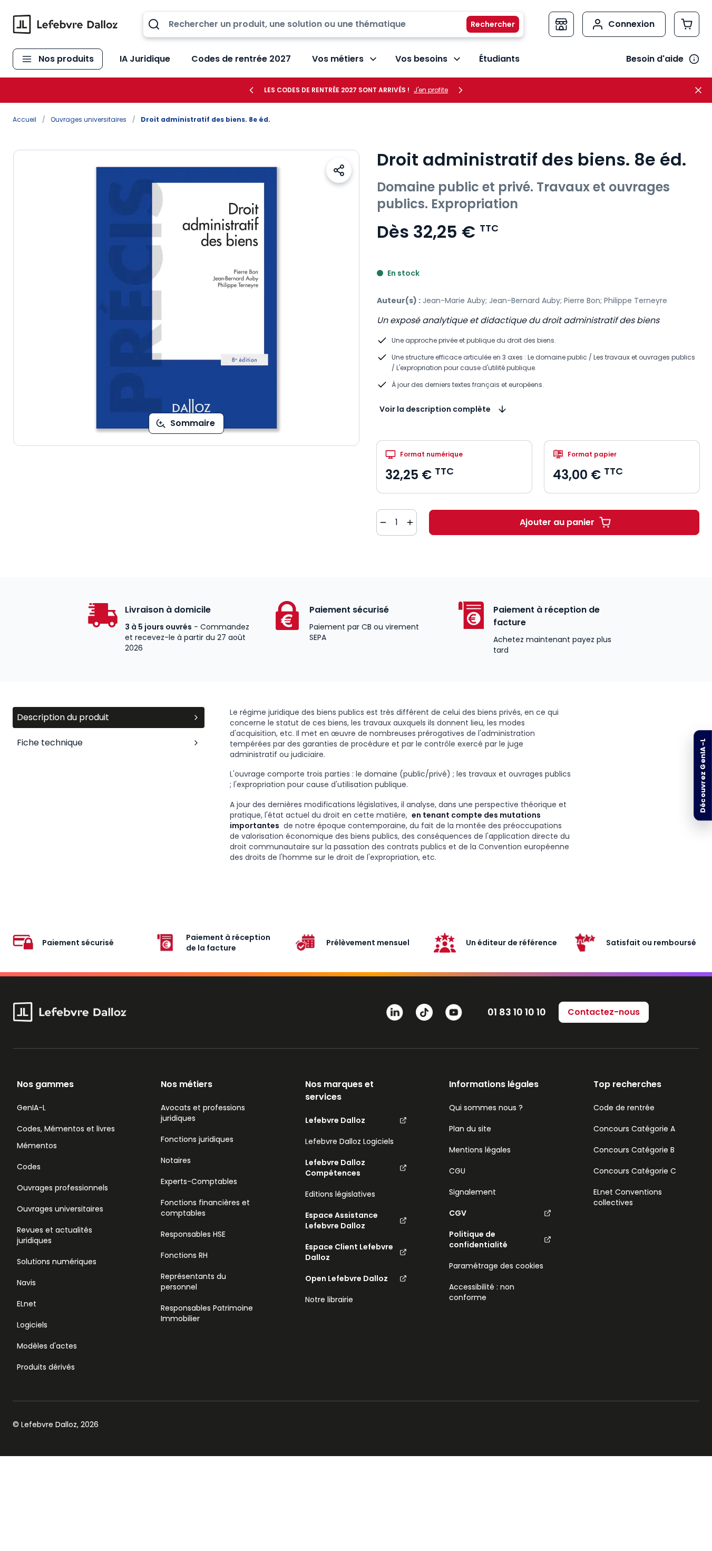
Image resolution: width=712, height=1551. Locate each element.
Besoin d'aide (655, 59)
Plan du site (470, 1128)
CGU (457, 1171)
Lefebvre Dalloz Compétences (335, 1167)
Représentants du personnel (193, 1281)
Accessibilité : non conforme (481, 1292)
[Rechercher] (486, 24)
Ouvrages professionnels (62, 1187)
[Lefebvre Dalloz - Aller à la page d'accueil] (65, 24)
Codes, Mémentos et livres (66, 1128)
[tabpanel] (464, 784)
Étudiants (499, 59)
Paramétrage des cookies (496, 1266)
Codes (29, 1166)
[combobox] (333, 24)
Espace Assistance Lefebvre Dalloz (341, 1220)
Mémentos (37, 1145)
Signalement (472, 1192)
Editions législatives (340, 1194)
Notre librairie (329, 1299)
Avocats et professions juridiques (203, 1112)
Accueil (24, 119)
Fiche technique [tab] (50, 742)
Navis (26, 1282)
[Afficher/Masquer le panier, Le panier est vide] (686, 24)
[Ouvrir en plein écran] (186, 298)
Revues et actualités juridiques (54, 1235)
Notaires (176, 1160)
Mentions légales (480, 1150)
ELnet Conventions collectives (627, 1197)
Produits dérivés (46, 1367)
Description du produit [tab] (63, 717)
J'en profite (431, 90)
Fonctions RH (184, 1255)
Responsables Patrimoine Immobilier (207, 1313)
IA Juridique (145, 59)
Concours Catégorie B (634, 1150)
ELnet (26, 1303)
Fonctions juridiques (197, 1139)
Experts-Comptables (199, 1181)
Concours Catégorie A (634, 1128)
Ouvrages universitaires (88, 119)
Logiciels (32, 1325)
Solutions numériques (56, 1261)
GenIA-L (31, 1107)
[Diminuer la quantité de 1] (383, 522)
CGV (457, 1213)
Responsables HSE (193, 1234)
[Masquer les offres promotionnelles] (701, 90)
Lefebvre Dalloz (335, 1120)
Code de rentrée (624, 1107)
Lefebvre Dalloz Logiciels (349, 1141)
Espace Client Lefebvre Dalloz (349, 1252)
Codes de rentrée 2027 (241, 59)
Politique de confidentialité (478, 1239)
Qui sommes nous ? (486, 1107)
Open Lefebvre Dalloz (346, 1278)
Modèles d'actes (47, 1346)
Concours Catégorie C (634, 1171)
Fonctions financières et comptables (205, 1207)
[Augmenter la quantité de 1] (410, 522)
